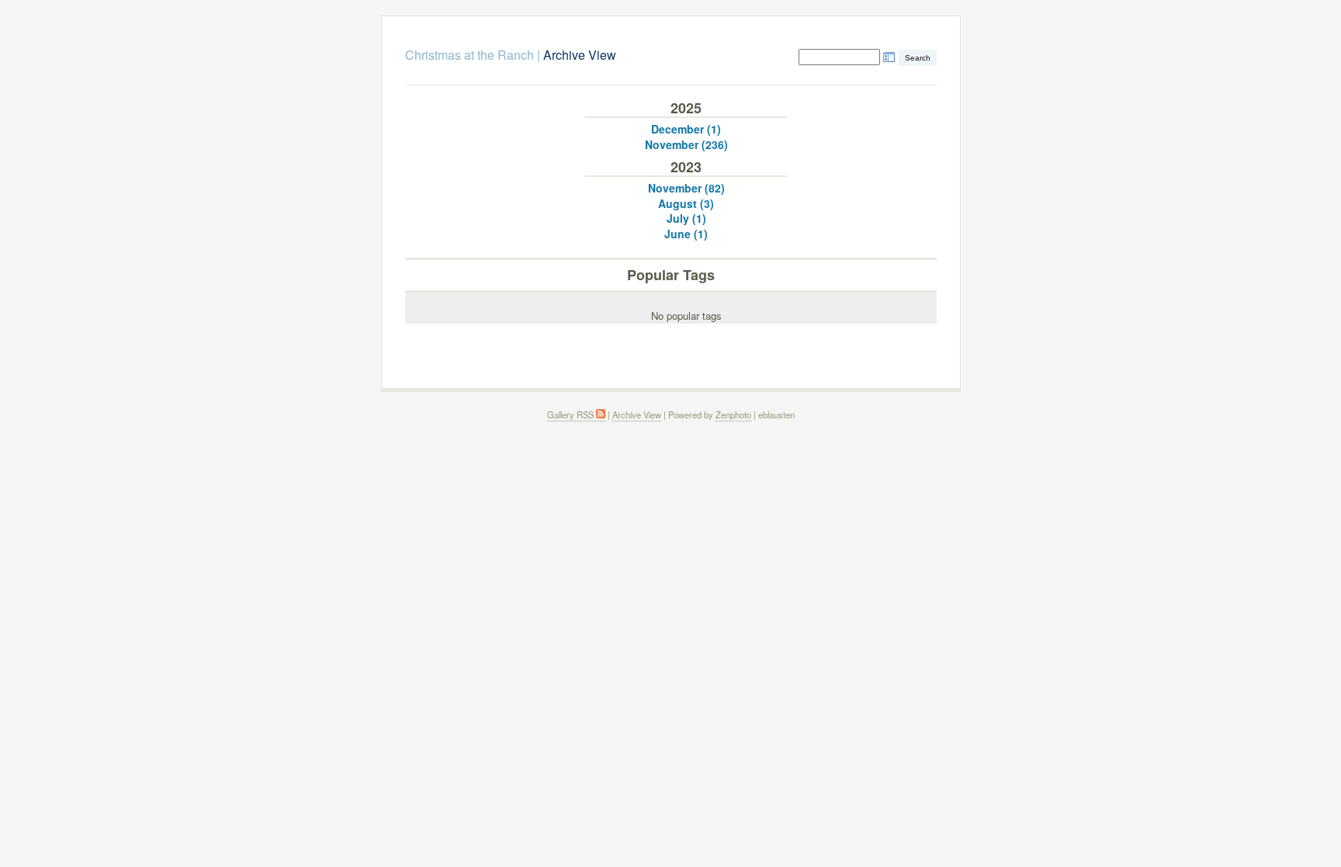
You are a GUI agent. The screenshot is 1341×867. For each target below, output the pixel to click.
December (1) (686, 129)
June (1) (686, 233)
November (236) (686, 144)
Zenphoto (733, 414)
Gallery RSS (571, 414)
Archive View (636, 414)
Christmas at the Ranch (469, 55)
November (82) (686, 188)
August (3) (686, 203)
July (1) (686, 218)
